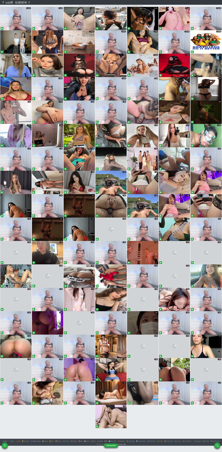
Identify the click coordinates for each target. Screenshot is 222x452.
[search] (217, 445)
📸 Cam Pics (205, 441)
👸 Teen (51, 441)
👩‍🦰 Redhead (74, 441)
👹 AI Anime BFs (186, 441)
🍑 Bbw (81, 441)
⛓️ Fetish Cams (151, 441)
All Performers (119, 444)
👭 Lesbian (100, 441)
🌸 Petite (86, 441)
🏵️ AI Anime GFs (168, 441)
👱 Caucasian (25, 441)
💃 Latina (18, 441)
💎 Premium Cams (141, 441)
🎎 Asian (5, 441)
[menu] (5, 445)
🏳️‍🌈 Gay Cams (121, 441)
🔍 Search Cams (215, 441)
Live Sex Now (111, 445)
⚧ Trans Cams (131, 441)
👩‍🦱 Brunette (65, 441)
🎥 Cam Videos (197, 441)
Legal (124, 444)
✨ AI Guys (178, 441)
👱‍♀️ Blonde (58, 441)
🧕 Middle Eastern (36, 441)
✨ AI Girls (160, 441)
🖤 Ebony (11, 441)
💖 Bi (105, 441)
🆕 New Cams (112, 441)
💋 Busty (93, 441)
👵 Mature (45, 441)
